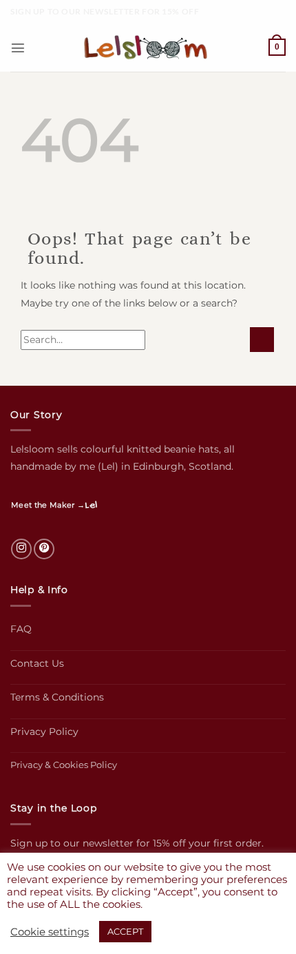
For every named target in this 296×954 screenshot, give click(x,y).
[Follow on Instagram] (21, 549)
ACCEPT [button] (125, 931)
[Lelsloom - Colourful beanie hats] (148, 48)
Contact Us (37, 663)
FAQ (21, 628)
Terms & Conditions (57, 697)
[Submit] (262, 339)
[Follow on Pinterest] (44, 549)
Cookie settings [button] (49, 932)
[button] (17, 47)
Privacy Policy (44, 731)
